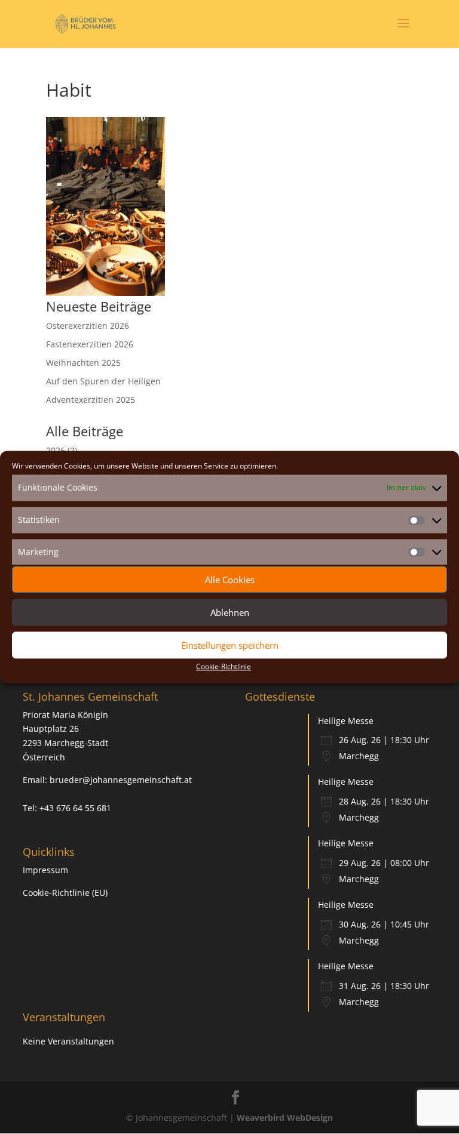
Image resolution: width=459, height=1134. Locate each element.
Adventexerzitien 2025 (90, 399)
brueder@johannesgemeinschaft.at (121, 779)
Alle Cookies (230, 580)
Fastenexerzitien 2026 (89, 344)
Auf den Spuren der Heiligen (103, 381)
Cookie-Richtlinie (223, 667)
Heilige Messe (346, 720)
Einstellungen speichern (230, 645)
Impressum (45, 870)
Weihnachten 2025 (83, 362)
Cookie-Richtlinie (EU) (65, 892)
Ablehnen (229, 612)
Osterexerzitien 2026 (87, 325)
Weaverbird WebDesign (285, 1117)
